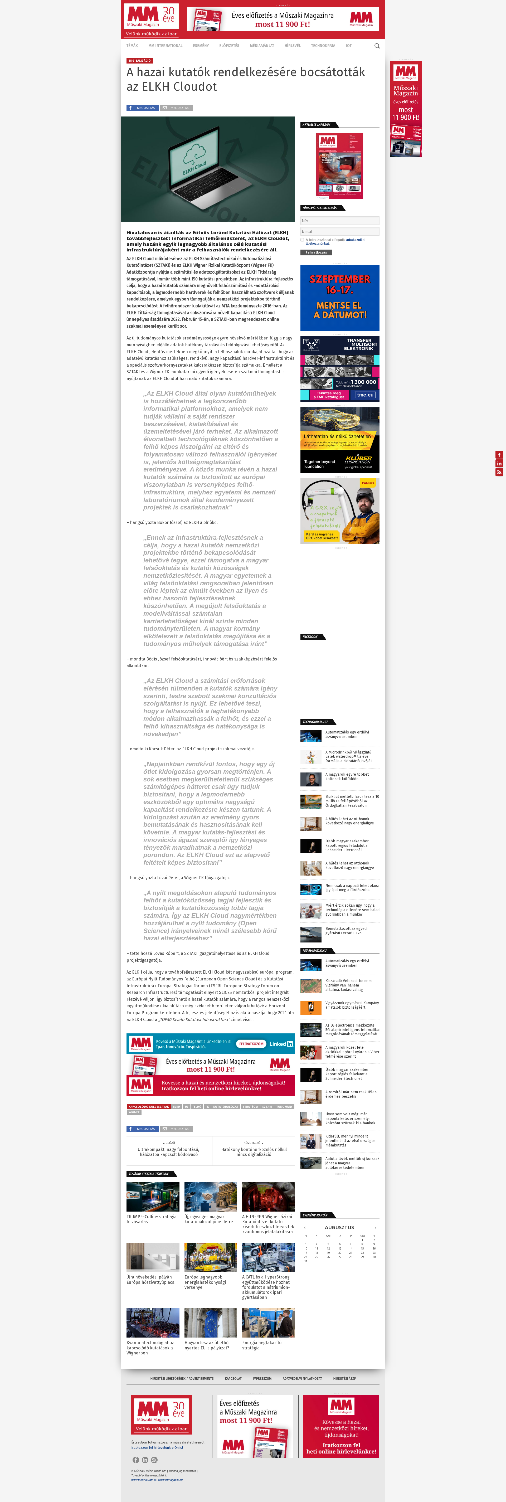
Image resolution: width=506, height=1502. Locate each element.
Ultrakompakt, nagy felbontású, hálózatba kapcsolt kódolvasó (168, 1152)
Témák (132, 45)
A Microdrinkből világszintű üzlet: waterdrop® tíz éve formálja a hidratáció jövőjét (348, 757)
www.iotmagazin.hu (170, 1479)
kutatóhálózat (226, 1107)
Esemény (201, 45)
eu (186, 1107)
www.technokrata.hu (144, 1479)
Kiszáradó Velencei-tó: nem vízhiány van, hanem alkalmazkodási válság (348, 985)
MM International (165, 45)
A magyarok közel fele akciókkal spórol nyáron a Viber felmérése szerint (352, 1052)
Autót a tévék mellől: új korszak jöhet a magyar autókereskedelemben (352, 1163)
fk (207, 1107)
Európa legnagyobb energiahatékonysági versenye (205, 1282)
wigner (134, 1112)
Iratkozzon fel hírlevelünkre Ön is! (157, 1448)
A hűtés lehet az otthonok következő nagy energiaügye (349, 821)
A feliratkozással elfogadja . (335, 241)
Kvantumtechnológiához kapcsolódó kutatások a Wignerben (150, 1347)
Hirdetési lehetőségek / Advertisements (182, 1378)
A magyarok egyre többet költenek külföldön (347, 776)
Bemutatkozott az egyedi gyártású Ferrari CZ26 (346, 931)
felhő (196, 1107)
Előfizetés (229, 45)
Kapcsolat (233, 1378)
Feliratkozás (316, 252)
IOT (349, 45)
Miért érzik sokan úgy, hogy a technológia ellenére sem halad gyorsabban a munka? (352, 910)
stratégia (250, 1107)
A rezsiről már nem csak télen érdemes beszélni (351, 1094)
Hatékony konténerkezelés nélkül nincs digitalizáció (254, 1152)
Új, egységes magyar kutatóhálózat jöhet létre (208, 1219)
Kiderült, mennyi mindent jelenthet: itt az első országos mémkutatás (350, 1141)
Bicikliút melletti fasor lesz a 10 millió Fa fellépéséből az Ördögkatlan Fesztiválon (352, 801)
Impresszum (262, 1378)
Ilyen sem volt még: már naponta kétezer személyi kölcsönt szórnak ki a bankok (350, 1118)
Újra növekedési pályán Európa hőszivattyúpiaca (150, 1280)
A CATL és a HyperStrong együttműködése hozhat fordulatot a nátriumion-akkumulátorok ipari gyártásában (266, 1287)
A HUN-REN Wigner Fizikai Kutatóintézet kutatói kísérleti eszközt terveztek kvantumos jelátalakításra (268, 1224)
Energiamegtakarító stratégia (261, 1345)
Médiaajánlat (262, 45)
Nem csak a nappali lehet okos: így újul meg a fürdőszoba (352, 888)
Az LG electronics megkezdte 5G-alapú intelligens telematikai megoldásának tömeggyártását (352, 1030)
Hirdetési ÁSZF (344, 1378)
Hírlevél (293, 45)
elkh (176, 1107)
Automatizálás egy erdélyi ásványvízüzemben (347, 734)
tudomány (284, 1107)
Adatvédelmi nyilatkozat (302, 1378)
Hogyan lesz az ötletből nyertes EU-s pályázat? (207, 1345)
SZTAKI (267, 1107)
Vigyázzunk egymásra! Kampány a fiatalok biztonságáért (352, 1005)
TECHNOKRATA (323, 45)
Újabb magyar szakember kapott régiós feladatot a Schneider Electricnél (347, 845)
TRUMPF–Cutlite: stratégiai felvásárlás (152, 1219)
